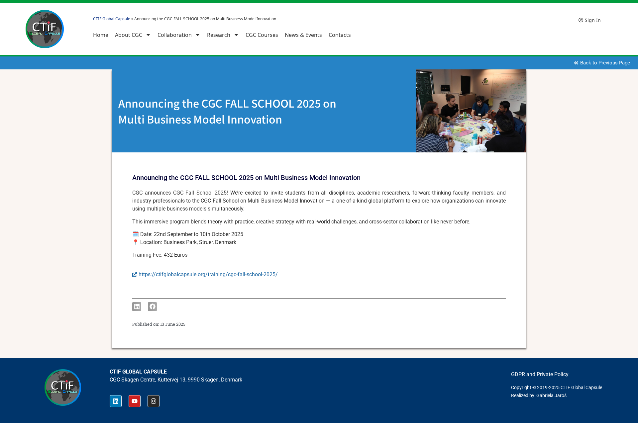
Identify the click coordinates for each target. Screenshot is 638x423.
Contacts (340, 35)
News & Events (303, 35)
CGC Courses (262, 35)
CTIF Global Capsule (111, 19)
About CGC (128, 35)
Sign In (593, 20)
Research (218, 35)
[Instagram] (154, 401)
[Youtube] (135, 401)
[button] (136, 306)
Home (100, 35)
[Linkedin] (116, 401)
